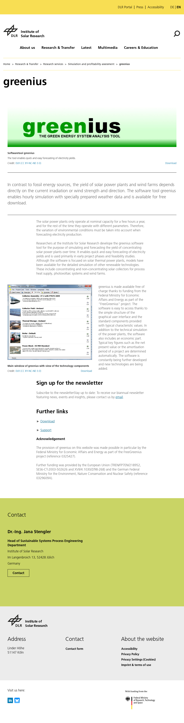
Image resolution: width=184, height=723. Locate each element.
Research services (53, 64)
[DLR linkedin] (10, 702)
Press (139, 7)
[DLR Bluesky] (17, 702)
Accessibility (156, 7)
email (119, 397)
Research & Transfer (58, 47)
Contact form (74, 649)
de (172, 7)
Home (6, 64)
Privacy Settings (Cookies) (138, 659)
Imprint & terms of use (136, 665)
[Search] (177, 33)
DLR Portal (125, 7)
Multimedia (108, 47)
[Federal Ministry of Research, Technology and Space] (143, 713)
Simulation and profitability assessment (91, 64)
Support (45, 430)
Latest (86, 47)
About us (27, 47)
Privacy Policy (130, 654)
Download (170, 163)
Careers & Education (141, 47)
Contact (18, 573)
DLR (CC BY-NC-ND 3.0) (28, 163)
